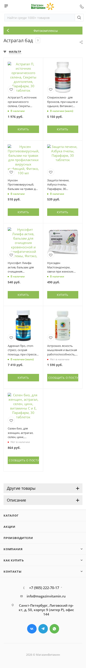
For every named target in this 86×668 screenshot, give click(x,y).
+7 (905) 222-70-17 (44, 588)
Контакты (12, 571)
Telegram (43, 628)
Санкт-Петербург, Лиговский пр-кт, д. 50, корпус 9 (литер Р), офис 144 (46, 609)
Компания (13, 549)
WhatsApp (54, 628)
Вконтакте (32, 628)
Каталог (11, 515)
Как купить (14, 560)
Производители (18, 538)
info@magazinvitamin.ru (46, 596)
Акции (9, 527)
